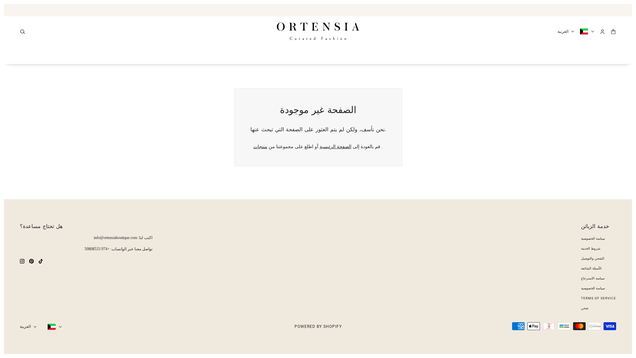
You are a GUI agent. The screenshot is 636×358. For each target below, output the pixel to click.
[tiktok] (41, 261)
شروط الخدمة (590, 248)
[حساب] (602, 31)
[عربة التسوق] (613, 31)
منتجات (260, 146)
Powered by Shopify (318, 326)
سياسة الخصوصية (593, 238)
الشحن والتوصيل (592, 258)
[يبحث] (23, 31)
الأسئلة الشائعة (591, 268)
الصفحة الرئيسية (335, 146)
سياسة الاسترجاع (593, 278)
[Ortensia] (318, 31)
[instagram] (22, 261)
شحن (584, 308)
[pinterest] (31, 261)
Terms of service (598, 298)
